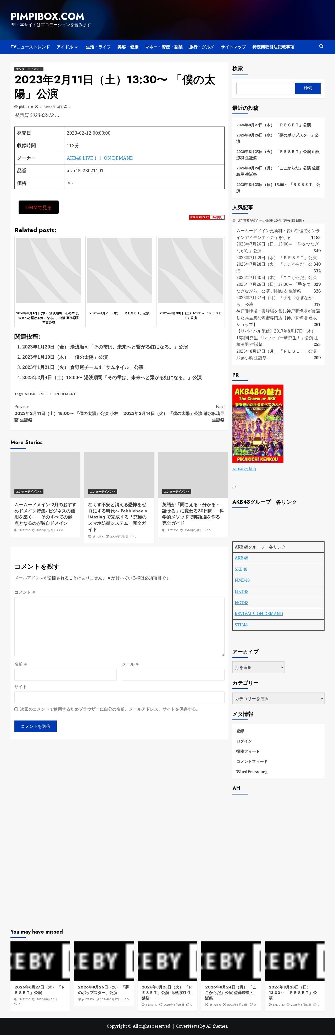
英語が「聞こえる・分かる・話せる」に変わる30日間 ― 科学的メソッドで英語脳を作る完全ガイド (193, 513)
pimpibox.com (47, 16)
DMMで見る (38, 207)
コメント (25, 592)
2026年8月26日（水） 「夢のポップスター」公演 (277, 138)
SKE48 (241, 569)
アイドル (65, 47)
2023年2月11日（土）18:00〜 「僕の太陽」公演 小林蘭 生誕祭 (66, 413)
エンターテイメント (29, 69)
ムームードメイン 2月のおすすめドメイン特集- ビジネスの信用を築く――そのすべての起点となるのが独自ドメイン (45, 513)
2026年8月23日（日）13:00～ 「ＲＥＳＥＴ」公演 (278, 187)
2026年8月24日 (301, 1005)
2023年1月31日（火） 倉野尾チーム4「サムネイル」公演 (82, 367)
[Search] (321, 46)
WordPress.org (252, 771)
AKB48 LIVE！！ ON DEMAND (100, 158)
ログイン (244, 741)
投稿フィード (248, 751)
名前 (20, 664)
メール (130, 664)
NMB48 (242, 580)
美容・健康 (128, 47)
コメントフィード (252, 761)
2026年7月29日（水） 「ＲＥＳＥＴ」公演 (276, 257)
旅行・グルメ (201, 47)
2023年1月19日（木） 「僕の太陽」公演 (65, 357)
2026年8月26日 (174, 1005)
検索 (237, 68)
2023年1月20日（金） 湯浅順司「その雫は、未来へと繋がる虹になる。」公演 (105, 347)
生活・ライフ (98, 47)
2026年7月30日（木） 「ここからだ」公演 (276, 277)
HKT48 (241, 591)
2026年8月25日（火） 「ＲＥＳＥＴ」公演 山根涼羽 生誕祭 (278, 154)
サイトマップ (233, 47)
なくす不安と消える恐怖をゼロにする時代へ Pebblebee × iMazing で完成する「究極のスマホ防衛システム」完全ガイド (117, 517)
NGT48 (241, 602)
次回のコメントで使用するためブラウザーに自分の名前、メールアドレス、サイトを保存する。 (110, 709)
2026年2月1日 (45, 530)
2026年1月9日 (119, 536)
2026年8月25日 (237, 1005)
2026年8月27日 (110, 999)
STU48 (241, 625)
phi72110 (26, 107)
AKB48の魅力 (244, 468)
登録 (240, 730)
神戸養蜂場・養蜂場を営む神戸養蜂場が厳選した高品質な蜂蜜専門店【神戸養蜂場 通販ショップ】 (278, 317)
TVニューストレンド (30, 47)
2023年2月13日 (51, 107)
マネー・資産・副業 (164, 47)
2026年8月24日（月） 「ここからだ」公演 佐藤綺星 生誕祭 (278, 171)
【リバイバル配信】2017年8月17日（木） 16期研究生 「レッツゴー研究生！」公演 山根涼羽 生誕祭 (277, 337)
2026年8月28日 (46, 999)
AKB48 (241, 558)
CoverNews (187, 1026)
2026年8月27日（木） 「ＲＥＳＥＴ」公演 (273, 124)
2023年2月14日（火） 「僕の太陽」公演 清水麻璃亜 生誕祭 (173, 413)
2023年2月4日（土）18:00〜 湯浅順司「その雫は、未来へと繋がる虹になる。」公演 (112, 377)
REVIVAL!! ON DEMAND (259, 613)
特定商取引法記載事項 (273, 47)
